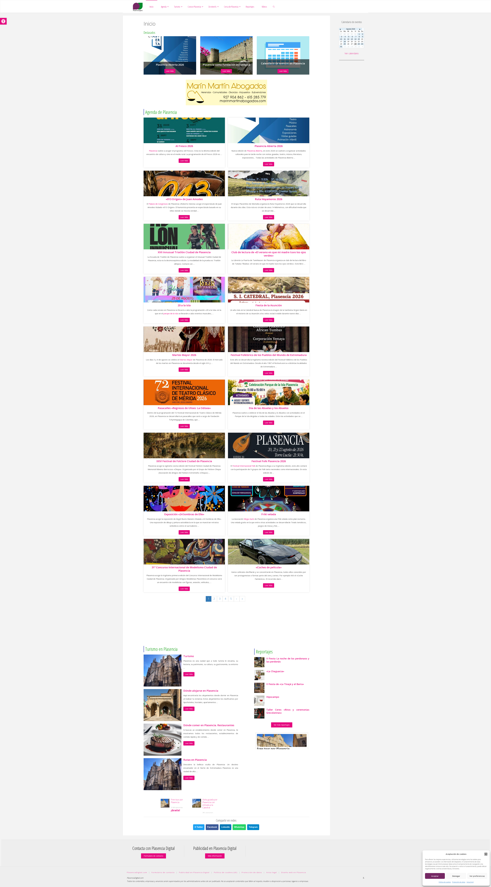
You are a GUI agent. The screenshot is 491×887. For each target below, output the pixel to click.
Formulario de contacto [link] (153, 856)
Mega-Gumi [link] (249, 519)
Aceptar (435, 876)
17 (341, 41)
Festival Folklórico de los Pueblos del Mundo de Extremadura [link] (269, 355)
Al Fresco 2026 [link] (184, 146)
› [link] (236, 598)
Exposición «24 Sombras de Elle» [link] (184, 514)
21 (355, 41)
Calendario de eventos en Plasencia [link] (283, 63)
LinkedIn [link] (225, 827)
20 (352, 41)
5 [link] (231, 598)
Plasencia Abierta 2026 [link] (170, 64)
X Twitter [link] (199, 827)
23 (362, 41)
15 (359, 39)
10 (341, 39)
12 (348, 39)
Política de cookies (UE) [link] (225, 872)
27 (352, 44)
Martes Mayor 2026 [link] (184, 355)
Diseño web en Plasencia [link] (293, 872)
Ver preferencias (477, 876)
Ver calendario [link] (352, 53)
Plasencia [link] (153, 150)
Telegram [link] (253, 827)
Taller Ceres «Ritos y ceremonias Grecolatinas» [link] (287, 711)
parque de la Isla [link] (170, 313)
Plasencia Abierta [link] (254, 150)
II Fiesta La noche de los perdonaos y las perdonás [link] (287, 660)
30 (362, 44)
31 (341, 46)
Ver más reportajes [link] (282, 725)
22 (359, 41)
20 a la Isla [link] (184, 305)
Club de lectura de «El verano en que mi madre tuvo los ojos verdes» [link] (268, 254)
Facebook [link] (212, 827)
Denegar (456, 876)
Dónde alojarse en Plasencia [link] (200, 690)
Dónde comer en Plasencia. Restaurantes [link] (208, 725)
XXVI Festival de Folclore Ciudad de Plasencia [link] (184, 461)
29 (359, 44)
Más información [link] (215, 856)
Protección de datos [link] (458, 882)
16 (362, 39)
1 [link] (208, 598)
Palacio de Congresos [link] (158, 204)
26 (348, 44)
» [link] (242, 598)
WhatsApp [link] (239, 827)
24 (341, 44)
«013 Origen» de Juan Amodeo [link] (184, 199)
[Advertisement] (226, 627)
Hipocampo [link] (272, 696)
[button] (486, 854)
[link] (3, 21)
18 (345, 41)
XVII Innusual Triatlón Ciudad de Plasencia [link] (184, 252)
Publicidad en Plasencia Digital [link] (194, 872)
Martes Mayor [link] (186, 359)
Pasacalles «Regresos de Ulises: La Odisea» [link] (184, 408)
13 (352, 39)
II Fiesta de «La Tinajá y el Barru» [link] (285, 684)
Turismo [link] (188, 656)
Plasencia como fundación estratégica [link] (226, 64)
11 (345, 39)
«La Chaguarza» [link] (275, 671)
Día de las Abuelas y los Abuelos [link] (268, 408)
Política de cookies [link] (445, 882)
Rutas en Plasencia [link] (195, 759)
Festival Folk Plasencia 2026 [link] (269, 461)
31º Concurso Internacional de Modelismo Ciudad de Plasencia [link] (184, 569)
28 (355, 44)
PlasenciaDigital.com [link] (137, 872)
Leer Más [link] (170, 71)
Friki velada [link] (268, 514)
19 (348, 41)
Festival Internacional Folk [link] (244, 466)
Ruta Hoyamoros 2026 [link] (268, 199)
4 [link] (225, 598)
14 (355, 39)
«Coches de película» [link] (269, 567)
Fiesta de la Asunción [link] (268, 305)
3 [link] (219, 598)
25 (345, 44)
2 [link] (214, 598)
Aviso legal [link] (470, 882)
